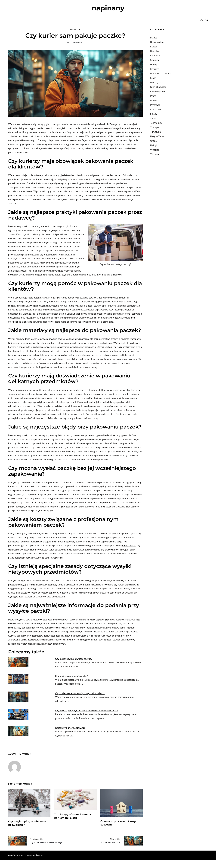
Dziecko (154, 50)
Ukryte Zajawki (158, 136)
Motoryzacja (157, 82)
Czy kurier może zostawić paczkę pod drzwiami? (80, 693)
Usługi (153, 145)
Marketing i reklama (160, 73)
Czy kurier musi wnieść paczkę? (71, 676)
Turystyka (155, 131)
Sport (153, 118)
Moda (153, 77)
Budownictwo (157, 42)
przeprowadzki (128, 545)
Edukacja (155, 55)
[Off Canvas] (9, 20)
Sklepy (153, 113)
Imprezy (154, 68)
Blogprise (39, 855)
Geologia (155, 59)
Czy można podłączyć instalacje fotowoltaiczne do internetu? (86, 710)
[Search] (207, 20)
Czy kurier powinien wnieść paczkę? (73, 658)
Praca (153, 95)
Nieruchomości (158, 86)
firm (132, 317)
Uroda (153, 140)
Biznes (153, 37)
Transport (75, 29)
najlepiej (78, 313)
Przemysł (155, 104)
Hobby (153, 64)
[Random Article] (202, 19)
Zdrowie (154, 154)
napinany (108, 8)
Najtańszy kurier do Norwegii (70, 727)
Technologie (156, 122)
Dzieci (153, 46)
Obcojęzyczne (157, 91)
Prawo (153, 100)
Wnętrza (154, 149)
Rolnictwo (155, 109)
